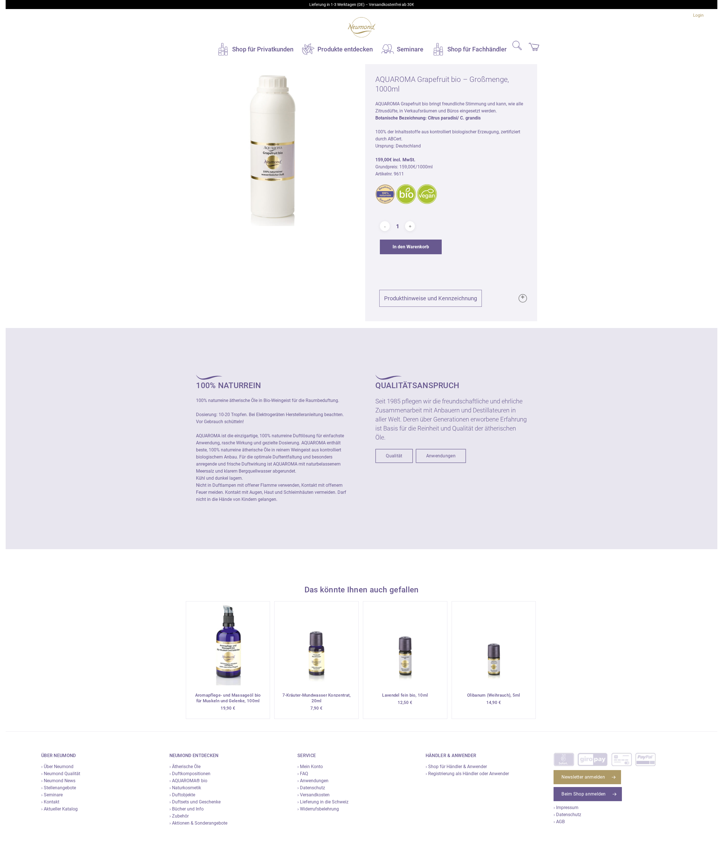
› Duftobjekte (182, 794)
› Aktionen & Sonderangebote (198, 823)
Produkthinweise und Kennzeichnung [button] (430, 298)
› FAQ (302, 773)
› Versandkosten (313, 794)
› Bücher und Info (186, 809)
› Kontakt (50, 802)
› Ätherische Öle (185, 766)
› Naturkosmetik (185, 787)
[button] (394, 456)
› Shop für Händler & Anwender (456, 766)
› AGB (559, 821)
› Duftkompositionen (189, 773)
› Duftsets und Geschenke (195, 802)
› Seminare (52, 794)
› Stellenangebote (58, 787)
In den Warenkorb (411, 246)
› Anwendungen (312, 780)
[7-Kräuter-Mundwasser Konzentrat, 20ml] (316, 643)
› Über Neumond (57, 766)
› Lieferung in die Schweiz (323, 802)
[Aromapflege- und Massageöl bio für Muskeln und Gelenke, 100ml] (228, 643)
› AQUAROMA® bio (188, 780)
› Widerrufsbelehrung (318, 809)
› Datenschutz (311, 787)
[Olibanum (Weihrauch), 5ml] (494, 643)
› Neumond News (58, 780)
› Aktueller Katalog (59, 809)
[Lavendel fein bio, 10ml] (405, 643)
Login (698, 15)
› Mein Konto (310, 766)
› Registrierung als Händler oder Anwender (467, 773)
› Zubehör (179, 816)
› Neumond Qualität (60, 773)
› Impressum (566, 807)
